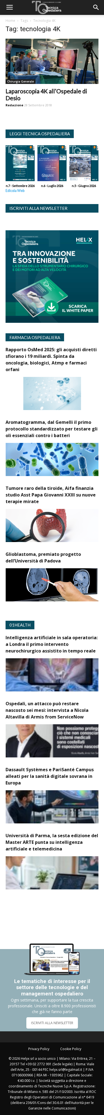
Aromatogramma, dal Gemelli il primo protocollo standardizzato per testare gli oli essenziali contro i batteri (52, 428)
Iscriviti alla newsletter (38, 208)
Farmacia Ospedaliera (34, 337)
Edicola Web (15, 191)
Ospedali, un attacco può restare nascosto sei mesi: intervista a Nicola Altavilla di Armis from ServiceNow (47, 710)
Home (10, 20)
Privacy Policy (38, 1049)
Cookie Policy (70, 1049)
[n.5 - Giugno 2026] (83, 164)
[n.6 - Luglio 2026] (52, 164)
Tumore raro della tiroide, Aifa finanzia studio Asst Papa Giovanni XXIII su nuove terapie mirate (51, 494)
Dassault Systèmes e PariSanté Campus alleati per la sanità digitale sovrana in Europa (50, 776)
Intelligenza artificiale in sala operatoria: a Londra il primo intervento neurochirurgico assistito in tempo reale (52, 644)
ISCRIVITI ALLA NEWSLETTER (52, 1023)
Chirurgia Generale (20, 81)
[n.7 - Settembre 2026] (20, 164)
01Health (20, 624)
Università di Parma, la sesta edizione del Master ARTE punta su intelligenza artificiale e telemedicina (52, 842)
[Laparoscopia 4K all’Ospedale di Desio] (52, 61)
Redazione (14, 105)
